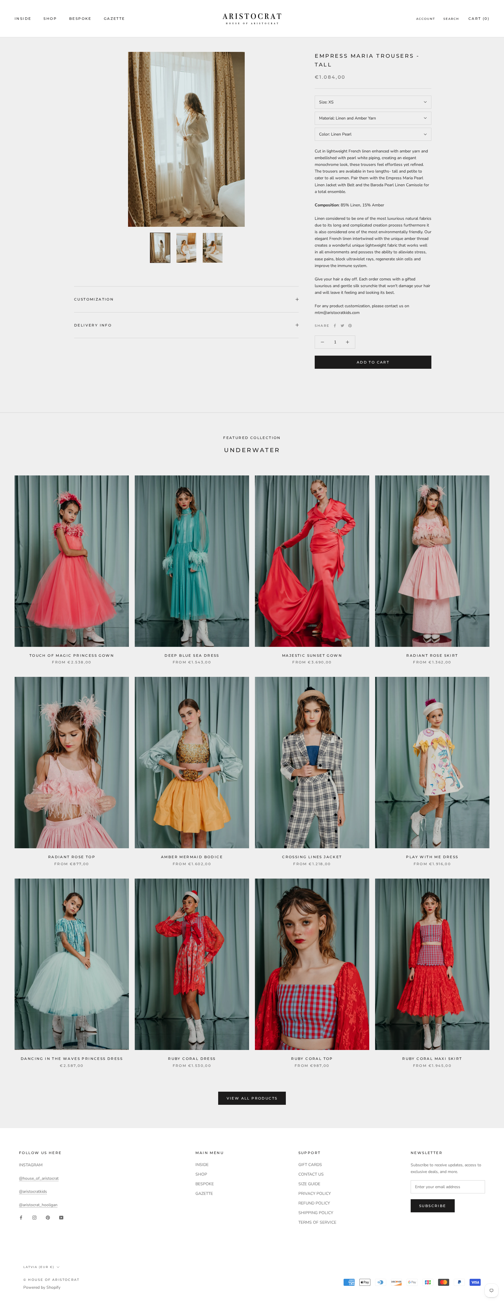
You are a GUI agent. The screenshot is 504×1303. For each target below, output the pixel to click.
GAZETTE (114, 18)
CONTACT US (311, 1174)
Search (451, 19)
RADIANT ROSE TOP (71, 857)
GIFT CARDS (310, 1164)
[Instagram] (34, 1217)
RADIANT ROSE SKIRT (432, 655)
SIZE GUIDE (309, 1184)
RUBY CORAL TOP (312, 1058)
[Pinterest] (350, 325)
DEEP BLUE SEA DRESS (191, 655)
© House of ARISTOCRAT (51, 1280)
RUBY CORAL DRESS (192, 1058)
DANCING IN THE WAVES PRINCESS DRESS (72, 1058)
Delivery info (93, 325)
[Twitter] (342, 325)
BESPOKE (80, 18)
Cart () (478, 18)
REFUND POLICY (314, 1203)
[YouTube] (61, 1217)
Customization (94, 299)
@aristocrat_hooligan (38, 1205)
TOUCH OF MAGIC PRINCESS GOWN (71, 655)
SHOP (50, 18)
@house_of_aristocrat (39, 1178)
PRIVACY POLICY (314, 1193)
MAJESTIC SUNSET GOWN (312, 655)
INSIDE (23, 18)
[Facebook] (335, 325)
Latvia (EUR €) (38, 1267)
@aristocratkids (33, 1191)
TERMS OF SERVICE (317, 1222)
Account (425, 19)
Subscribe (432, 1206)
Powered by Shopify (41, 1287)
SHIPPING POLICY (315, 1213)
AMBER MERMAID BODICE (192, 857)
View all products (252, 1098)
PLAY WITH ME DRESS (432, 857)
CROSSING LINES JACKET (312, 857)
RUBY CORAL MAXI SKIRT (432, 1058)
